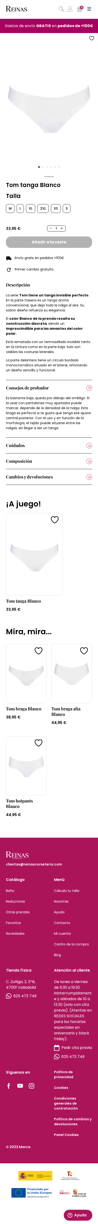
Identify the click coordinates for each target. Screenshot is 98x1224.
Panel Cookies (66, 1134)
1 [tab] (39, 167)
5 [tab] (55, 167)
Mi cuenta (62, 933)
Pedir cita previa (76, 1047)
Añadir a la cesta (49, 242)
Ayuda (59, 912)
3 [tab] (47, 167)
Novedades (15, 933)
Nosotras (61, 901)
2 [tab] (43, 167)
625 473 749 (24, 996)
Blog (57, 955)
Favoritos (13, 922)
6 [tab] (59, 167)
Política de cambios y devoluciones (73, 1121)
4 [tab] (51, 167)
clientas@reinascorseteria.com (34, 864)
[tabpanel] (49, 103)
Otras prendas (18, 912)
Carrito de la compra (71, 944)
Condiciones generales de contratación (66, 1103)
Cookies (61, 1087)
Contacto (62, 922)
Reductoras (15, 901)
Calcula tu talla (66, 890)
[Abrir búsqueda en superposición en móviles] (61, 9)
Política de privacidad (63, 1074)
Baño (10, 890)
